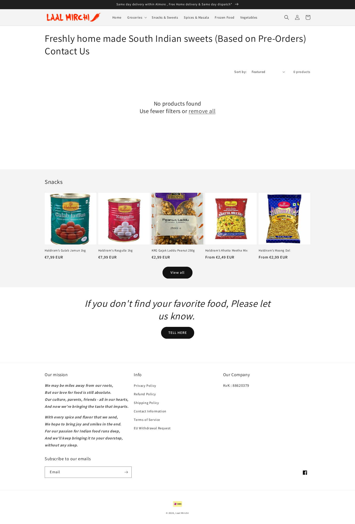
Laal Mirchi (182, 513)
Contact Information (150, 411)
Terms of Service (147, 419)
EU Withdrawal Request (152, 428)
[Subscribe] (126, 472)
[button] (136, 17)
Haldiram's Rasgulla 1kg (115, 250)
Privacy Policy (145, 385)
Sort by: (240, 72)
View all (177, 272)
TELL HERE (177, 332)
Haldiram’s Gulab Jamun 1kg (65, 250)
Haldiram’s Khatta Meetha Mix (226, 250)
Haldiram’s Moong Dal (274, 250)
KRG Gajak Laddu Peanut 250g (173, 250)
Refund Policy (145, 394)
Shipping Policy (146, 403)
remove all (202, 111)
